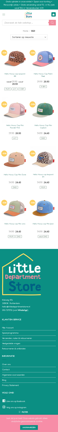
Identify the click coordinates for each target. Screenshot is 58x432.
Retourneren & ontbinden (14, 348)
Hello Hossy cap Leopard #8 (15, 75)
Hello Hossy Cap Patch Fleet (43, 75)
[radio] (8, 89)
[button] (3, 14)
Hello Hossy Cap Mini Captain (43, 126)
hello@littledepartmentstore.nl (16, 306)
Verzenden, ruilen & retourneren (17, 338)
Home (25, 31)
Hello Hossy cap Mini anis (14, 224)
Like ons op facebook (15, 401)
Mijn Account (8, 327)
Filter (25, 412)
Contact (6, 369)
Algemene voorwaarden (13, 375)
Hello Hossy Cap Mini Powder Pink (15, 126)
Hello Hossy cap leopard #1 (43, 175)
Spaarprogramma (10, 333)
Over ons (6, 364)
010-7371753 (7, 310)
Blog (4, 380)
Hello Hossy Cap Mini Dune (15, 175)
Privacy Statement (10, 385)
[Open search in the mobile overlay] (29, 22)
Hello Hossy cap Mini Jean (43, 224)
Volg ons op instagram (16, 407)
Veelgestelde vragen (11, 343)
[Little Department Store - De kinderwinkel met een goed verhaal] (28, 14)
